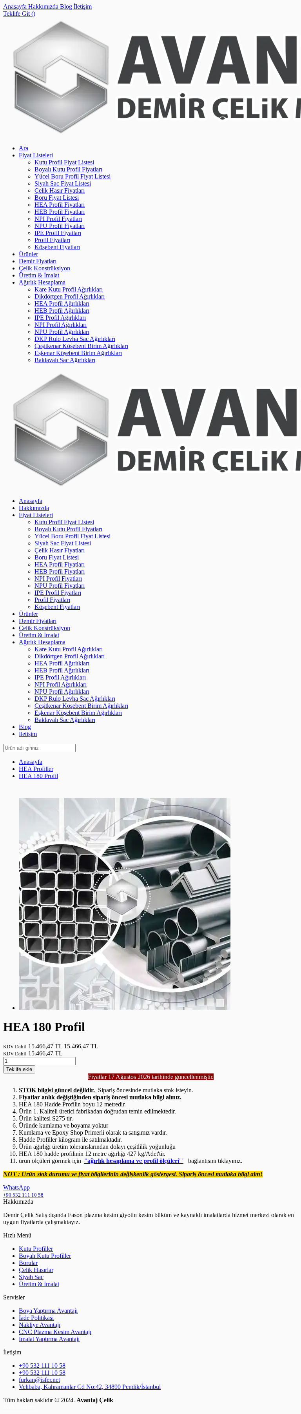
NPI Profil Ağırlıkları (60, 324)
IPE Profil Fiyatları (57, 233)
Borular (28, 1262)
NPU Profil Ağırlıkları (61, 331)
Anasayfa (15, 6)
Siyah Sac (31, 1277)
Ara (23, 148)
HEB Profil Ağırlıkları (61, 310)
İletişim (83, 6)
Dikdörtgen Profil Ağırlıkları (69, 296)
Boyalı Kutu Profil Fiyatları (68, 169)
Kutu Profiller (36, 1248)
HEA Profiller (36, 768)
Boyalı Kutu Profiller (45, 1255)
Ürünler (28, 254)
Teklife (19, 1069)
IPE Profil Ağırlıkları (60, 317)
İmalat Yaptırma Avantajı (49, 1339)
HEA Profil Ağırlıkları (61, 303)
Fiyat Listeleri (36, 155)
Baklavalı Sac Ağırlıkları (64, 360)
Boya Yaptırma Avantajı (48, 1310)
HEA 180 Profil (38, 776)
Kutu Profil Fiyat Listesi (64, 162)
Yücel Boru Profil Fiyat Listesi (72, 176)
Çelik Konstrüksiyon (44, 268)
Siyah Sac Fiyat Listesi (62, 183)
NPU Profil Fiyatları (59, 225)
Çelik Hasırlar (36, 1269)
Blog (67, 6)
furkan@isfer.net (39, 1379)
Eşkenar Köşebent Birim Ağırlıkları (78, 353)
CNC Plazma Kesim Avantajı (55, 1331)
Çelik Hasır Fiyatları (59, 190)
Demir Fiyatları (37, 261)
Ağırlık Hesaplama (42, 282)
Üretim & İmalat (39, 275)
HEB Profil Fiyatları (59, 211)
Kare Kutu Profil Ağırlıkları (68, 289)
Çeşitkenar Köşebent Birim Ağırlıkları (81, 346)
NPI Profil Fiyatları (58, 218)
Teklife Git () (19, 13)
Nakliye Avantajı (39, 1324)
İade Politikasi (36, 1317)
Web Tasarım (19, 1407)
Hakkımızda (44, 6)
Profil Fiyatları (52, 240)
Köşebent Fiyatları (57, 247)
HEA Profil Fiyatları (59, 204)
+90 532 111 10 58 (42, 1365)
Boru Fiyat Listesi (56, 197)
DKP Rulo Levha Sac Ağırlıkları (74, 338)
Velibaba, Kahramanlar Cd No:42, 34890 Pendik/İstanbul (90, 1386)
